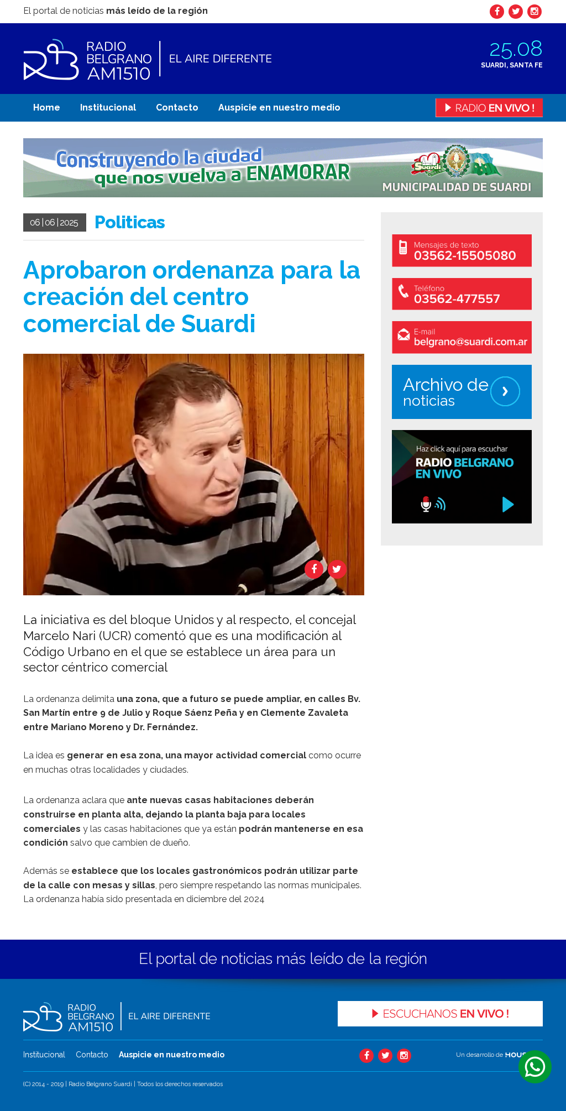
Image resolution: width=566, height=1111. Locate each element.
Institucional (108, 107)
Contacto (177, 107)
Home (46, 107)
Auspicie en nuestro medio (279, 107)
